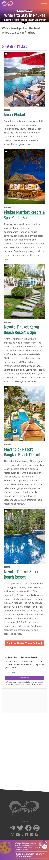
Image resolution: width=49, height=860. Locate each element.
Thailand (20, 11)
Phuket (29, 11)
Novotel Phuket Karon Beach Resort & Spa (21, 329)
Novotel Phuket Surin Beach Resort (21, 574)
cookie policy (24, 849)
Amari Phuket (14, 114)
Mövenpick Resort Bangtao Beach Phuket (22, 451)
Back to (23, 643)
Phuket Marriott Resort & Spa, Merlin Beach (24, 214)
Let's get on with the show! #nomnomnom (30, 855)
